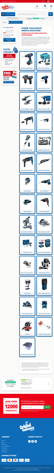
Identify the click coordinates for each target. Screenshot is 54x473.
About (3, 442)
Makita (42, 363)
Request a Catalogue (8, 82)
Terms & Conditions (6, 446)
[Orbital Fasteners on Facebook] (29, 441)
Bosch (40, 362)
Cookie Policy (4, 449)
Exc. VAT (43, 1)
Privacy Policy (4, 448)
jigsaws (25, 38)
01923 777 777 (13, 1)
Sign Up (47, 407)
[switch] (47, 1)
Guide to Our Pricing (9, 40)
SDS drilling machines (42, 37)
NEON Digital (35, 468)
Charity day (4, 444)
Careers (3, 440)
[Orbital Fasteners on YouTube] (35, 441)
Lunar (21, 468)
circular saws (34, 38)
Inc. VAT (50, 1)
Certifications (4, 451)
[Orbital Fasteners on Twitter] (32, 441)
